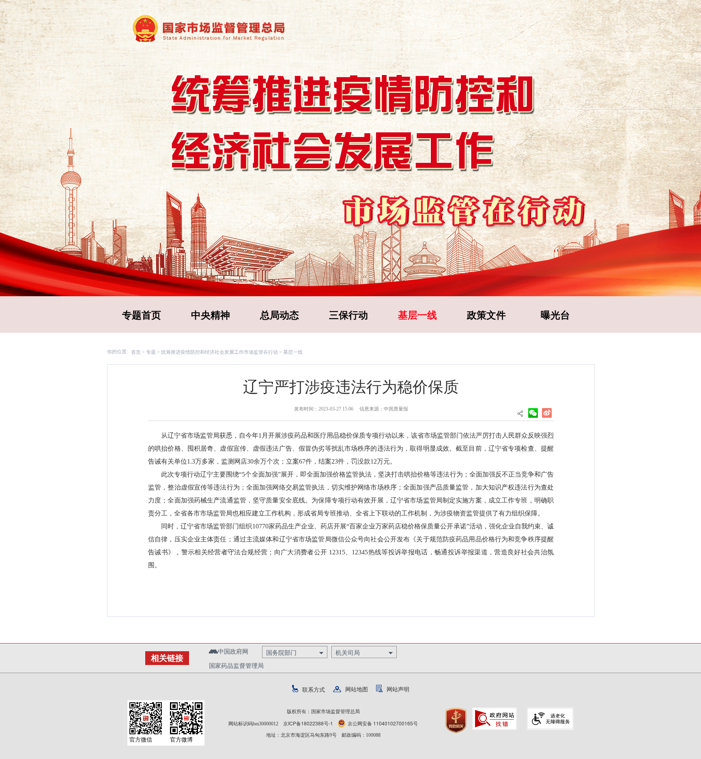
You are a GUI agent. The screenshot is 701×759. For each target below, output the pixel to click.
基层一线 (417, 314)
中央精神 (210, 314)
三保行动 (348, 314)
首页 (136, 351)
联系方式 (313, 689)
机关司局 (347, 652)
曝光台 (555, 314)
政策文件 (486, 314)
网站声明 (398, 689)
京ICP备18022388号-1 (308, 723)
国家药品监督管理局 (236, 665)
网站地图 (356, 689)
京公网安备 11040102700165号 (383, 723)
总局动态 (279, 314)
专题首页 (141, 314)
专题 (151, 351)
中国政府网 (233, 651)
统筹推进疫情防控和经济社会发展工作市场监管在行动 (219, 351)
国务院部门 (281, 652)
